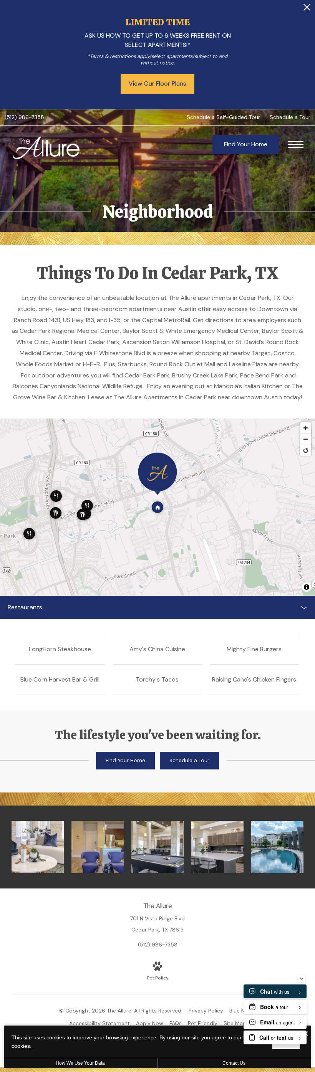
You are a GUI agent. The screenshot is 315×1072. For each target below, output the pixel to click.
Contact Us (233, 1063)
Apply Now (149, 1023)
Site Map (235, 1023)
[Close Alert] (307, 9)
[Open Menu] (295, 144)
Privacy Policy (206, 1010)
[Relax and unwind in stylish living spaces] (97, 847)
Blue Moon (242, 1010)
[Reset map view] (305, 450)
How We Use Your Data (80, 1063)
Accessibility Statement (99, 1023)
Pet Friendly (202, 1023)
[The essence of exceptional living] (38, 847)
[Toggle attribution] (306, 587)
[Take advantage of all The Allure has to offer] (157, 847)
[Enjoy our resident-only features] (217, 847)
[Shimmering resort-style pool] (277, 847)
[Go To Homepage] (46, 147)
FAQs (175, 1023)
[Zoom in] (305, 427)
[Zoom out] (305, 439)
